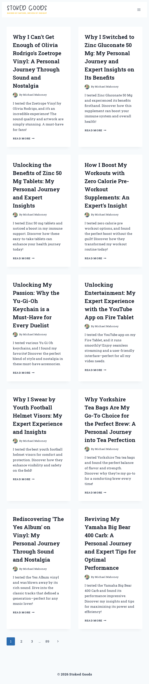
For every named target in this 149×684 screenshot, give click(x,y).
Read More (24, 138)
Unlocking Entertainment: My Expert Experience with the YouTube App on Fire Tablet (110, 301)
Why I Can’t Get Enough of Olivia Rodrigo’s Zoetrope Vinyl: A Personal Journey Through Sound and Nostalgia (37, 61)
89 (47, 641)
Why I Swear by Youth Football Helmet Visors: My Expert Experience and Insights (37, 415)
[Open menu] (138, 10)
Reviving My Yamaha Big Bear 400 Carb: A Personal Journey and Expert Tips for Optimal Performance (110, 543)
